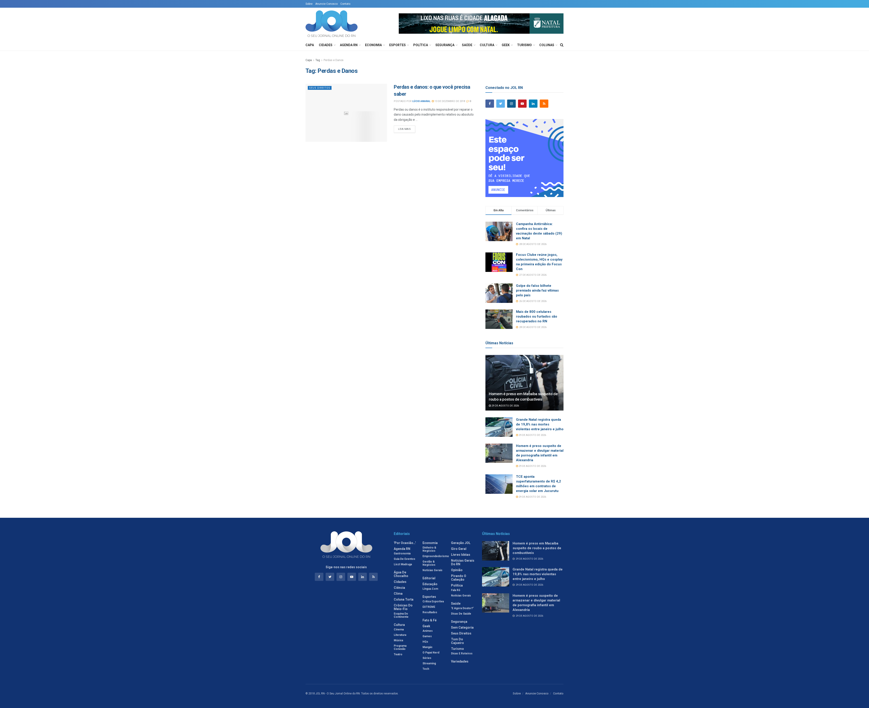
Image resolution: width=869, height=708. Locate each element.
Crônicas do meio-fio (403, 607)
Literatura (400, 635)
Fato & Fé (430, 620)
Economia (373, 45)
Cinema (399, 629)
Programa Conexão (400, 647)
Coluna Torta (403, 599)
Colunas (546, 45)
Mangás (427, 647)
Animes (428, 630)
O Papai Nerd (431, 652)
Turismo (524, 45)
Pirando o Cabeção (458, 577)
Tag (317, 60)
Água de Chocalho (401, 574)
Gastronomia (402, 553)
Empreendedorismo (436, 556)
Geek (506, 45)
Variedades (459, 661)
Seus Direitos (319, 87)
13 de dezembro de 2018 (449, 101)
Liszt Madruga (403, 564)
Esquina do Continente (401, 615)
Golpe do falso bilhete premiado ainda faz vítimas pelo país (537, 290)
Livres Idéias (460, 554)
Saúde (467, 45)
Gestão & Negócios (429, 563)
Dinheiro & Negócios (429, 549)
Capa (310, 45)
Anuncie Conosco (326, 3)
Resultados (430, 612)
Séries (427, 658)
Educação (430, 584)
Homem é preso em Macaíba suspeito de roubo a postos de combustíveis (537, 548)
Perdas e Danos (334, 60)
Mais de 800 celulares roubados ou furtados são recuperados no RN (536, 316)
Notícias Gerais (432, 570)
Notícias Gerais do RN (462, 562)
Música (398, 640)
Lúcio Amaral (421, 101)
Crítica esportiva (433, 601)
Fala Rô (455, 590)
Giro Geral (458, 549)
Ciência (399, 587)
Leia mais (404, 129)
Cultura (487, 45)
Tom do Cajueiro (457, 641)
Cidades (325, 45)
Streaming (429, 663)
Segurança (444, 45)
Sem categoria (462, 627)
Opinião (457, 570)
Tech (426, 668)
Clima (398, 593)
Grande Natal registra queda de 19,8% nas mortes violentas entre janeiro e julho (539, 424)
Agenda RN (349, 45)
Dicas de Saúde (461, 613)
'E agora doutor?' (462, 608)
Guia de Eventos (404, 559)
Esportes (397, 45)
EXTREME (429, 606)
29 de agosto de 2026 (505, 405)
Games (427, 636)
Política (420, 45)
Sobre (309, 3)
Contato (345, 3)
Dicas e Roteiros (462, 653)
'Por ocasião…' (405, 543)
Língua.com (430, 588)
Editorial (429, 578)
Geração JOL (460, 543)
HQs (425, 641)
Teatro (398, 654)
